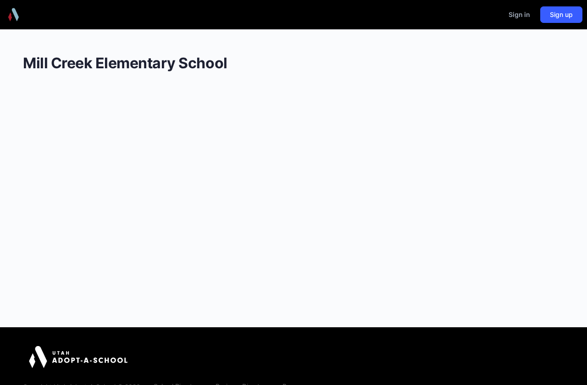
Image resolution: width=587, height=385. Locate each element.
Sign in (519, 14)
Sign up (561, 14)
